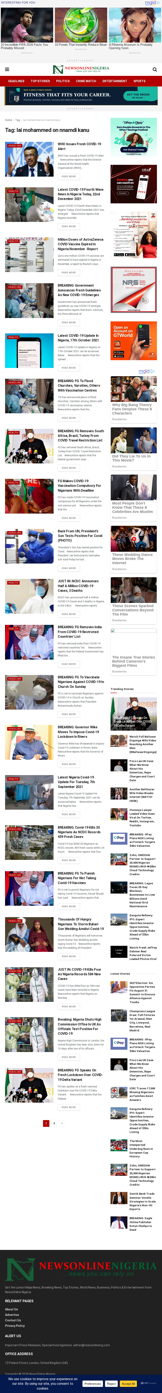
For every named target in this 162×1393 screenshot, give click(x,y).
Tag (17, 120)
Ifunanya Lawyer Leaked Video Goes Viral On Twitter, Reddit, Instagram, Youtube (142, 817)
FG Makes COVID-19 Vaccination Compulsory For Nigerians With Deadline (79, 486)
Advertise (12, 1315)
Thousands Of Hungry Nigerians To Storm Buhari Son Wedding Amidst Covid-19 (81, 924)
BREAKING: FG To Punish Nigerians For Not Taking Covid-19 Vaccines (77, 878)
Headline (14, 145)
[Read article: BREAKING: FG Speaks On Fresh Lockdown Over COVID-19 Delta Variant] (29, 1085)
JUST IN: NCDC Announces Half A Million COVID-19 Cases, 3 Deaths (78, 586)
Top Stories (40, 81)
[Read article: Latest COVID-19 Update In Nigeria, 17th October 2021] (29, 350)
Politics (63, 81)
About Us (11, 1309)
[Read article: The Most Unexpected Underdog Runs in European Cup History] (119, 1145)
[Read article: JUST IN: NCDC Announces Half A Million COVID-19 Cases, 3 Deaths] (29, 596)
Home (8, 120)
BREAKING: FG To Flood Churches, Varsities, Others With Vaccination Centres (79, 385)
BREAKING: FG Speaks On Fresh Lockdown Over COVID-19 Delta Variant (80, 1075)
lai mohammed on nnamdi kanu (41, 120)
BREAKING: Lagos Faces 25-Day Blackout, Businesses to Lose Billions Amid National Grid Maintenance (142, 895)
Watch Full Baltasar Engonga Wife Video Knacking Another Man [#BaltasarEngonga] (143, 744)
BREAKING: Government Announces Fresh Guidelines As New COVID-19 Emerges (79, 290)
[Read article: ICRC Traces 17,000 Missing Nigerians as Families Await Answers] (119, 1093)
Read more (71, 176)
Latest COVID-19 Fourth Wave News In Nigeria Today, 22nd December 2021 (80, 194)
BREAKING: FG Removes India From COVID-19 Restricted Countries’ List (80, 632)
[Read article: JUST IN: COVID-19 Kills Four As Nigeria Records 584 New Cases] (29, 984)
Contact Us (13, 1320)
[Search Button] (155, 69)
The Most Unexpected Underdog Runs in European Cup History (141, 1148)
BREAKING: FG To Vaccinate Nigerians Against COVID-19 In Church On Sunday (81, 682)
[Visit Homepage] (80, 69)
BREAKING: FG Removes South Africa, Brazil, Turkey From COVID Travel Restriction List (81, 436)
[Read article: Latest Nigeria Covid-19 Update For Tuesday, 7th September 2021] (29, 792)
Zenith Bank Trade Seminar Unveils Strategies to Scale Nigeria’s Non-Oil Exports (143, 1201)
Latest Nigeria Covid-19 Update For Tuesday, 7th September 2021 (76, 782)
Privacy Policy (15, 1325)
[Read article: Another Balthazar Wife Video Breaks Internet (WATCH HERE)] (119, 794)
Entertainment (115, 81)
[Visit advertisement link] (81, 95)
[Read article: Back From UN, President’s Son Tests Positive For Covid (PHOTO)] (29, 546)
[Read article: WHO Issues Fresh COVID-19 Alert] (29, 159)
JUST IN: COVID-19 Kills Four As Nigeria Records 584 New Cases (79, 974)
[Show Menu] (7, 69)
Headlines (16, 81)
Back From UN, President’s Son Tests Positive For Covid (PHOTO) (80, 536)
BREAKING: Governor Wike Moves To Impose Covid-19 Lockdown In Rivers (78, 732)
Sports (139, 81)
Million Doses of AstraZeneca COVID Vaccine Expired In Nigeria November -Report (80, 244)
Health (13, 191)
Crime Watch (86, 81)
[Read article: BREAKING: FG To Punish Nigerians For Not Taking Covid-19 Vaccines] (29, 888)
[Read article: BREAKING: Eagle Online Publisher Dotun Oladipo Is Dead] (119, 1222)
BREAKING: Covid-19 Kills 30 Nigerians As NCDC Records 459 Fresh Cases (79, 832)
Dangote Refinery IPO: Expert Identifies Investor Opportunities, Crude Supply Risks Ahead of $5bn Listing (142, 927)
